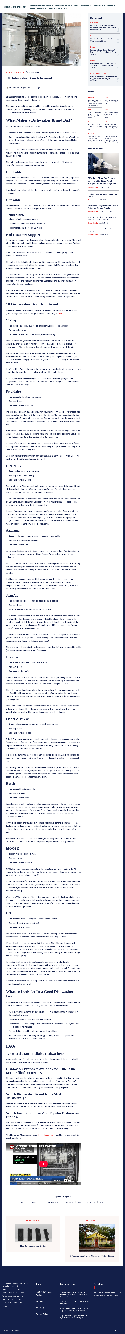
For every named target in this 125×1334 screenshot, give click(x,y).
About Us (40, 1308)
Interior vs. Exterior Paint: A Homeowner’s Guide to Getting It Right (111, 126)
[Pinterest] (72, 87)
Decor (92, 36)
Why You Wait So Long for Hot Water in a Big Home (111, 102)
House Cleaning (15, 72)
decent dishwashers (45, 1135)
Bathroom (91, 200)
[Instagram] (121, 1331)
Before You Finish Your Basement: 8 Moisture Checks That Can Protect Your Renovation (103, 28)
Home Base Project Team (21, 88)
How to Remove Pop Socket (33, 1246)
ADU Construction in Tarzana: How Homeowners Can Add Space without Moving (111, 139)
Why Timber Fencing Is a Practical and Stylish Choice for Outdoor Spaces (103, 65)
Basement (94, 22)
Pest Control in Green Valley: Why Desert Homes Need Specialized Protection (95, 139)
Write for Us (41, 1301)
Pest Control (91, 134)
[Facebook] (61, 87)
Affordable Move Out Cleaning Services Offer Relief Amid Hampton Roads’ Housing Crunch (103, 181)
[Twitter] (67, 87)
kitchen (60, 313)
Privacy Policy (42, 1314)
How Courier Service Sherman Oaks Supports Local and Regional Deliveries (103, 79)
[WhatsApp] (78, 87)
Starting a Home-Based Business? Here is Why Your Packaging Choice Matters (103, 52)
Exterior (107, 121)
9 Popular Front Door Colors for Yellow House (92, 1256)
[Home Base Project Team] (7, 88)
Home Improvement (98, 73)
